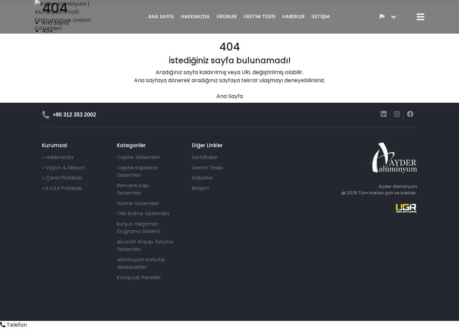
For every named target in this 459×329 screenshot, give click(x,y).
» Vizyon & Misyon (63, 167)
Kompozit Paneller (139, 277)
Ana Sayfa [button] (161, 16)
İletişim (320, 16)
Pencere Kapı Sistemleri (133, 189)
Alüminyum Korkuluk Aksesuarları (141, 263)
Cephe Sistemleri (138, 157)
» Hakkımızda (57, 157)
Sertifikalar (204, 157)
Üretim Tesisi (207, 167)
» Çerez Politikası (62, 177)
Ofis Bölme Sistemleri (143, 213)
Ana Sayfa (229, 96)
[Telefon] (2, 325)
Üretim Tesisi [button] (260, 16)
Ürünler (226, 16)
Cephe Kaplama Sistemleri (137, 171)
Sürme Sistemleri (138, 203)
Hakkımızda (195, 16)
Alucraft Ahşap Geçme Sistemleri (145, 245)
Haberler (293, 16)
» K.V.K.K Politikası (62, 188)
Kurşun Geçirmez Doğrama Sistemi (138, 227)
